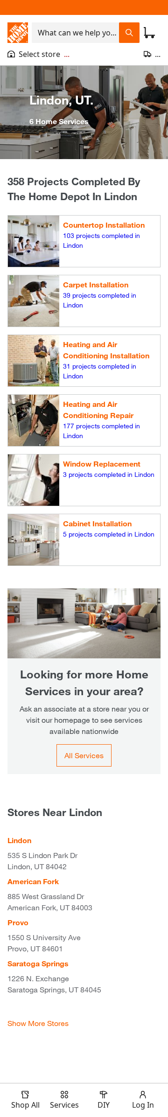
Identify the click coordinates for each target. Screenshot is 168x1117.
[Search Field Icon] (129, 32)
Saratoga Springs (38, 963)
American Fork (33, 881)
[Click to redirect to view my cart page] (149, 32)
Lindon (19, 840)
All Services (84, 755)
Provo (17, 922)
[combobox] (75, 32)
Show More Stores (38, 1023)
